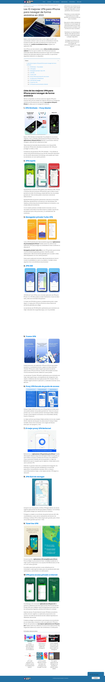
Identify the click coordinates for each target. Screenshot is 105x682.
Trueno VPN (31, 336)
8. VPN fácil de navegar (35, 80)
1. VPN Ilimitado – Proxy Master (36, 67)
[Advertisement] (41, 322)
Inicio (44, 1)
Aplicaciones (64, 1)
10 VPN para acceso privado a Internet (39, 84)
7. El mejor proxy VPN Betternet (36, 78)
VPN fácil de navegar (35, 477)
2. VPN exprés (32, 69)
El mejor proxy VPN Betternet (38, 428)
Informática (72, 1)
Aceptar (96, 678)
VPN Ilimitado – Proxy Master (38, 108)
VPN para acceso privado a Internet (42, 575)
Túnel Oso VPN (32, 523)
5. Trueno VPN (33, 74)
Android (49, 1)
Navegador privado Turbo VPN (39, 217)
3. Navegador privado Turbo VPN (37, 70)
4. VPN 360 (32, 72)
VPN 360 (29, 266)
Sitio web (79, 1)
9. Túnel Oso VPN (33, 82)
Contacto (66, 678)
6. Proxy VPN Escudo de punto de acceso (39, 76)
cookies (100, 674)
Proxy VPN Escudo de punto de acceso (42, 386)
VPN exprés (30, 161)
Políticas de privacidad (58, 678)
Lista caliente (56, 1)
